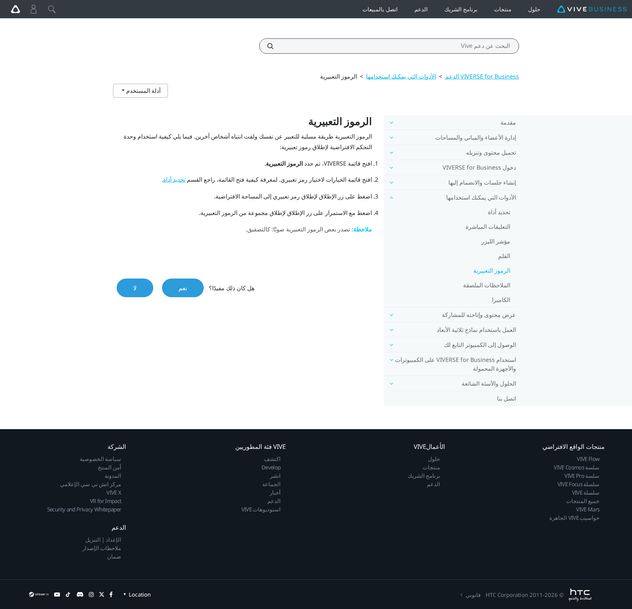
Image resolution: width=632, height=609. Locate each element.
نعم (182, 288)
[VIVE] (592, 9)
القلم (504, 256)
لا (135, 288)
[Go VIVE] (15, 9)
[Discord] (80, 594)
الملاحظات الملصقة (486, 285)
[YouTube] (57, 594)
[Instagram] (91, 594)
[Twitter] (101, 594)
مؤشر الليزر (495, 241)
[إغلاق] (52, 9)
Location (139, 594)
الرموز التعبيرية (491, 270)
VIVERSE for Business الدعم (482, 76)
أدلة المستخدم (143, 91)
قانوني (473, 594)
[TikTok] (68, 594)
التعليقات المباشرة (488, 227)
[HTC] (580, 595)
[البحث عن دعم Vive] (274, 46)
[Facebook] (111, 594)
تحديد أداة (499, 212)
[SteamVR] (39, 594)
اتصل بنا (506, 398)
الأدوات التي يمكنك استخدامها (401, 76)
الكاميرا (501, 300)
